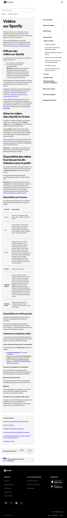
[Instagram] (6, 503)
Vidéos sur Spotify (50, 44)
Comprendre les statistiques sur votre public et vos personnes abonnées (17, 437)
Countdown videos (8, 441)
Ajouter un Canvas (8, 425)
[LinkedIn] (16, 503)
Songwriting (30, 488)
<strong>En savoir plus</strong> (16, 77)
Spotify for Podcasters (33, 484)
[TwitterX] (11, 503)
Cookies (61, 515)
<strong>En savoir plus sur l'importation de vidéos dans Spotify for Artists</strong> (15, 192)
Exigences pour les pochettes (53, 57)
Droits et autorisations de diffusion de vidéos (16, 432)
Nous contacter (8, 496)
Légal (48, 515)
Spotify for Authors (32, 481)
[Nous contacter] (32, 460)
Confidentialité (54, 515)
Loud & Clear (8, 492)
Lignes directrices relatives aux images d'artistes (53, 61)
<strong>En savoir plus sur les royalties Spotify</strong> (15, 95)
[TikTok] (22, 503)
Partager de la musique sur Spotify (13, 429)
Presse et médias (9, 484)
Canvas (19, 141)
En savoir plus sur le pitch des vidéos (19, 46)
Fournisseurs (7, 488)
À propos (6, 481)
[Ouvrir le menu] (62, 2)
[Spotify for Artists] (8, 2)
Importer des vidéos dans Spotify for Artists (16, 421)
